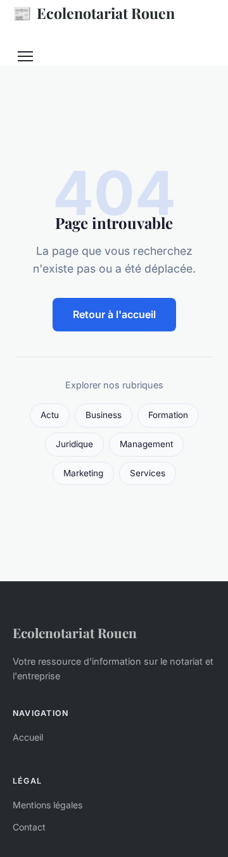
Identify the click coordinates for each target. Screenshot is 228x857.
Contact (29, 827)
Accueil (28, 737)
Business (104, 415)
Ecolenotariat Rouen (94, 13)
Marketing (83, 473)
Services (147, 473)
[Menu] (25, 56)
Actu (50, 415)
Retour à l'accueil (114, 314)
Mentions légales (47, 804)
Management (146, 444)
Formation (168, 415)
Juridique (74, 444)
